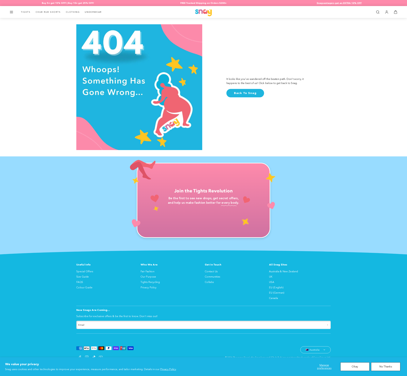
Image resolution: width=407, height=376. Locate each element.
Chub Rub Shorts (48, 12)
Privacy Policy (168, 369)
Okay (355, 366)
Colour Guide (84, 287)
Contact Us (211, 271)
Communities (212, 276)
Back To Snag (245, 93)
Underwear (93, 12)
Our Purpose (148, 276)
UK (270, 276)
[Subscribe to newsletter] (327, 325)
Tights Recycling (150, 282)
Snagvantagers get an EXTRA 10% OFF (339, 3)
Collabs (209, 282)
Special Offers (84, 271)
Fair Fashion (147, 271)
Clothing (73, 12)
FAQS (79, 282)
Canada (273, 298)
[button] (11, 12)
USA (271, 282)
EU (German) (276, 292)
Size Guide (82, 276)
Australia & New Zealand (283, 271)
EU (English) (276, 287)
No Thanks (385, 366)
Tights (26, 12)
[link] (386, 12)
